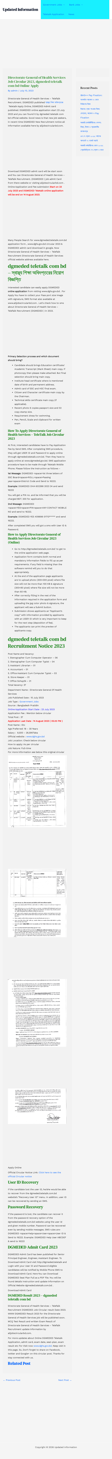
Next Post (65, 1380)
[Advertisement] (56, 39)
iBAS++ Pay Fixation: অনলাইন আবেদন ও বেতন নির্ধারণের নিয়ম (91, 99)
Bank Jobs (74, 4)
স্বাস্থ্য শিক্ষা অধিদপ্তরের (54, 102)
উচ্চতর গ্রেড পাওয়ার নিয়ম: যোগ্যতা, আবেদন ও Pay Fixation (90, 113)
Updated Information (20, 9)
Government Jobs (52, 4)
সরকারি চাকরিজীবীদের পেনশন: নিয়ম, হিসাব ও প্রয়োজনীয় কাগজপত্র (90, 127)
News (71, 14)
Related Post (19, 1363)
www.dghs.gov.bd (35, 736)
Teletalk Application (53, 14)
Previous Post (11, 1380)
